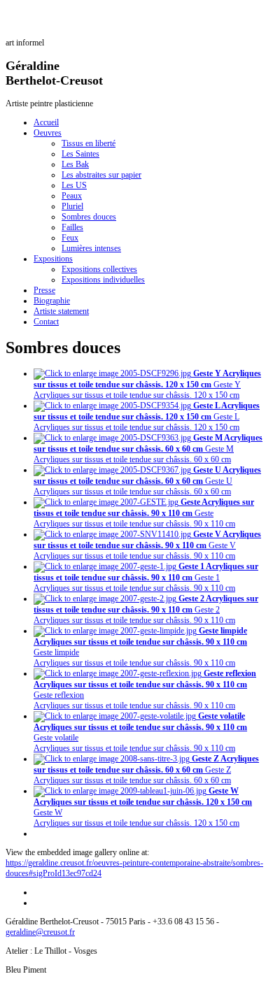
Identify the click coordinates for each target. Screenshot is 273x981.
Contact (46, 322)
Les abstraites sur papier (101, 175)
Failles (72, 227)
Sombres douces (89, 217)
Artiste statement (61, 311)
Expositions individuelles (103, 280)
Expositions (53, 259)
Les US (74, 185)
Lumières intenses (91, 248)
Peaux (72, 196)
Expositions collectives (99, 269)
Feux (70, 238)
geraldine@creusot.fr (40, 932)
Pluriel (72, 206)
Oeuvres (48, 133)
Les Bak (75, 164)
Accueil (46, 122)
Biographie (52, 301)
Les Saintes (80, 154)
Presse (44, 290)
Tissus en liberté (88, 143)
